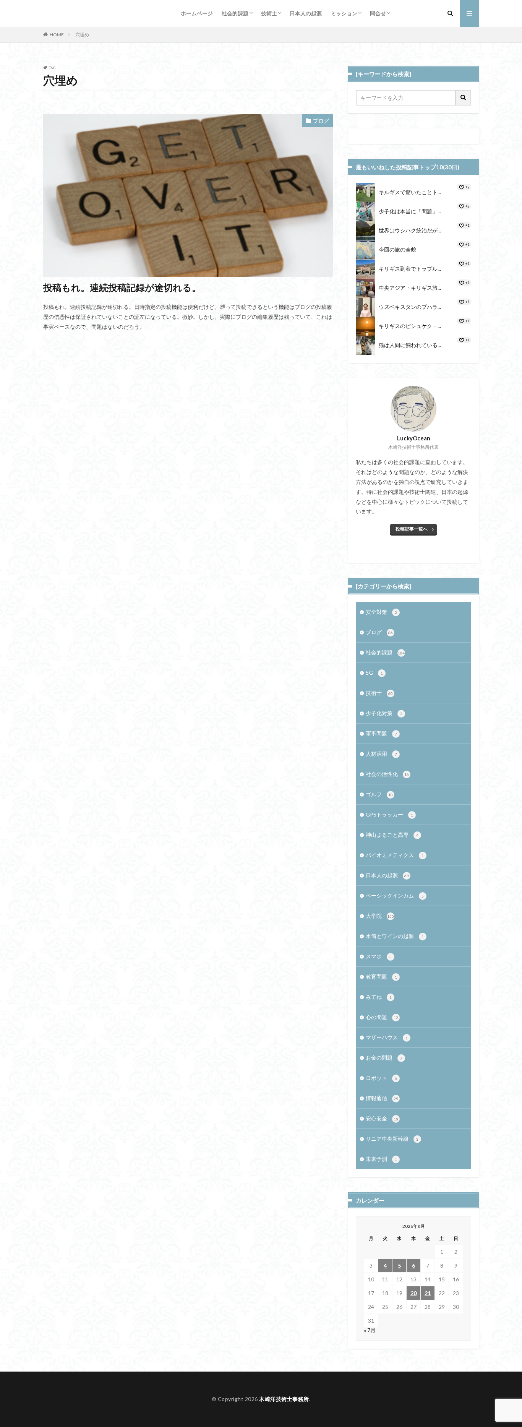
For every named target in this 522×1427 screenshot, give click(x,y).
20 (413, 1293)
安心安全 (382, 1118)
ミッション (344, 13)
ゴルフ (379, 794)
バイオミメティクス (395, 855)
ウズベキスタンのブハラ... (410, 307)
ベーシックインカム (395, 895)
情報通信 (382, 1098)
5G (374, 672)
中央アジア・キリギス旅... (410, 287)
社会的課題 (235, 13)
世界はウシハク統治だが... (410, 230)
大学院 (380, 915)
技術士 (269, 13)
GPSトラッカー (389, 814)
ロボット (381, 1078)
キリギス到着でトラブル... (410, 268)
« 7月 (370, 1330)
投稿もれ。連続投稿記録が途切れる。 (122, 287)
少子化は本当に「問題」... (410, 211)
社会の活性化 (387, 774)
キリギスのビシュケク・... (410, 326)
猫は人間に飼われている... (410, 345)
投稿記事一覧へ (412, 529)
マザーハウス (387, 1037)
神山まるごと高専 (392, 834)
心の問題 (382, 1017)
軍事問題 (381, 733)
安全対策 (381, 612)
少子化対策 (384, 713)
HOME (57, 34)
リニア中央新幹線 (392, 1138)
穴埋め (82, 34)
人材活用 (381, 753)
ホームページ (197, 13)
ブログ (321, 120)
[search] (463, 98)
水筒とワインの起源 (395, 936)
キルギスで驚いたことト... (410, 192)
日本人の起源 (306, 13)
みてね (379, 997)
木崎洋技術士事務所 (284, 1399)
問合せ (378, 13)
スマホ (379, 956)
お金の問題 (384, 1057)
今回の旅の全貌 (397, 249)
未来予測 (381, 1159)
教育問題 (381, 976)
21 (428, 1293)
